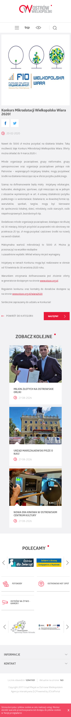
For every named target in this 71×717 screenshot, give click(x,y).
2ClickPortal (54, 692)
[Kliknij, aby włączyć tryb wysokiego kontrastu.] (38, 27)
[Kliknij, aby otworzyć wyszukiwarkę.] (54, 27)
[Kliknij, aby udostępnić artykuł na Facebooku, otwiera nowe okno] (5, 123)
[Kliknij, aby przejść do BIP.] (27, 27)
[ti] (34, 692)
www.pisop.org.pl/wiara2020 (27, 294)
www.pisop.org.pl (49, 281)
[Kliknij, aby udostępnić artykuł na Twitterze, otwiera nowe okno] (15, 123)
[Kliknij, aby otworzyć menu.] (16, 27)
